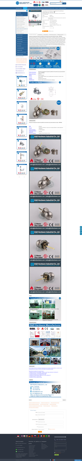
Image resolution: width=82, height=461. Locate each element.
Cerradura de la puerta (32, 445)
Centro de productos (44, 445)
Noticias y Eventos (43, 447)
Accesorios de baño (19, 41)
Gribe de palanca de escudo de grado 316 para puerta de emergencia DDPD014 (22, 149)
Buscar (65, 3)
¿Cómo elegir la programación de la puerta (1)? (21, 61)
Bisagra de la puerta (32, 446)
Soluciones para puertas (44, 446)
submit (40, 431)
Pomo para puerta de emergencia (33, 407)
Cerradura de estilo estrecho (21, 24)
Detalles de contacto (60, 34)
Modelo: (43, 15)
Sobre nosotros (43, 444)
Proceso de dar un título (52, 34)
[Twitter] (51, 460)
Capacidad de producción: (45, 26)
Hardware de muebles (20, 54)
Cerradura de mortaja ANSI (20, 27)
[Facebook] (50, 460)
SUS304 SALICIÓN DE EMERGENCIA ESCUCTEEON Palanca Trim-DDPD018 (22, 99)
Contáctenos (43, 448)
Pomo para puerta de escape (55, 402)
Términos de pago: (44, 23)
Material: (43, 21)
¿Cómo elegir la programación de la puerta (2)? (21, 62)
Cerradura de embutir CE (20, 33)
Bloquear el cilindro (19, 25)
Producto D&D (46, 34)
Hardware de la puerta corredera (21, 52)
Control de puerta (31, 448)
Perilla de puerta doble (53, 404)
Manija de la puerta (19, 37)
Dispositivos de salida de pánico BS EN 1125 (21, 58)
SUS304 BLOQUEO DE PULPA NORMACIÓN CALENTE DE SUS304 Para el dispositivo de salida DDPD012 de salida (22, 174)
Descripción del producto (33, 34)
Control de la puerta (19, 39)
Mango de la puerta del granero (21, 18)
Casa (42, 443)
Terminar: (43, 22)
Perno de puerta (19, 43)
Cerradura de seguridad (20, 21)
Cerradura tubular (19, 31)
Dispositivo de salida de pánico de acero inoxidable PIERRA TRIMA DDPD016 (22, 124)
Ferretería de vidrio (19, 50)
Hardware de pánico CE (20, 30)
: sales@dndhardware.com (20, 447)
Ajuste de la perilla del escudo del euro (34, 402)
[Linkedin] (54, 460)
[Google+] (53, 460)
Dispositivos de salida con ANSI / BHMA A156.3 (21, 59)
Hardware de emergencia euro (45, 402)
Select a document (41, 419)
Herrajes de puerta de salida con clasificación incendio (21, 60)
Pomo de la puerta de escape (44, 404)
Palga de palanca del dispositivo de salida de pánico (22, 29)
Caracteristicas (40, 34)
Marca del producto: (45, 16)
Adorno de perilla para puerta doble (34, 404)
